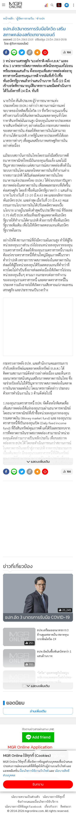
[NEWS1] (59, 5)
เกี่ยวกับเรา (51, 806)
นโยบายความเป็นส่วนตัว (25, 796)
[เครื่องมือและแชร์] (74, 5)
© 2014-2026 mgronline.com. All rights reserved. (38, 810)
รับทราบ (38, 784)
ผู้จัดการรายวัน (25, 18)
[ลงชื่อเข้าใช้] (66, 5)
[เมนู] (3, 5)
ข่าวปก (40, 18)
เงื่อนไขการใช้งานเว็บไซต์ (34, 770)
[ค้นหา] (52, 5)
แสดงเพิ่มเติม (40, 461)
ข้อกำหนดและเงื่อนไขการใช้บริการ (38, 801)
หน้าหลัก (8, 18)
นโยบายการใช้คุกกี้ (54, 796)
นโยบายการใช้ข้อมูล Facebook (23, 806)
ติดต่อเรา (65, 806)
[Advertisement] (38, 327)
